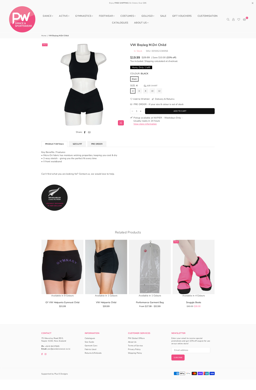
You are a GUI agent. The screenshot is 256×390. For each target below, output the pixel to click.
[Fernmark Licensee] (54, 214)
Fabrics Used (90, 349)
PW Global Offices (136, 338)
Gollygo (147, 16)
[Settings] (233, 19)
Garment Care (91, 345)
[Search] (228, 19)
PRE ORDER (97, 144)
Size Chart (151, 85)
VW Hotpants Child (106, 302)
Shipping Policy (135, 353)
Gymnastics (83, 16)
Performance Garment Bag (150, 302)
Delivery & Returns (164, 99)
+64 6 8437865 (52, 346)
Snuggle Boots (193, 302)
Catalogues (120, 22)
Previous (37, 278)
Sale (45, 45)
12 (159, 91)
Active (63, 16)
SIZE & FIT (77, 144)
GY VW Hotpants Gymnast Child (62, 302)
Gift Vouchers (182, 16)
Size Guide (89, 342)
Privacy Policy (134, 349)
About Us (140, 22)
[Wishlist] (238, 19)
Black (134, 79)
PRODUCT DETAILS (54, 144)
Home (43, 35)
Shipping (149, 61)
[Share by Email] (89, 132)
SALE (163, 16)
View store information (145, 123)
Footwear (106, 16)
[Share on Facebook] (85, 132)
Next (218, 278)
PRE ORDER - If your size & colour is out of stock (158, 104)
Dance (47, 16)
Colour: (139, 73)
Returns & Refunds (93, 353)
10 (152, 91)
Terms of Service (135, 345)
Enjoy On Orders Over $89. (128, 3)
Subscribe (178, 357)
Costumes (127, 16)
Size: (143, 85)
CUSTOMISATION (208, 16)
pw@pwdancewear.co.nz (59, 349)
